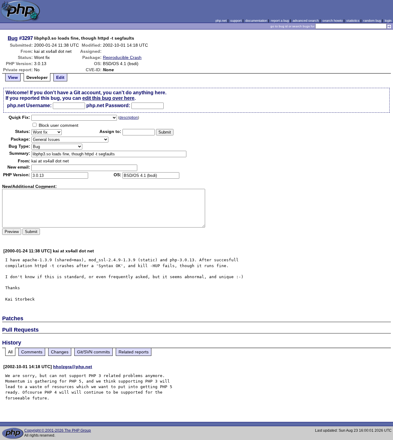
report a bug (280, 20)
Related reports (134, 351)
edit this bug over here (108, 98)
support (236, 20)
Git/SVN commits (93, 351)
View (13, 77)
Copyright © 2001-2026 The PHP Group (57, 430)
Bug (13, 38)
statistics (353, 20)
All (10, 351)
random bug (372, 20)
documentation (256, 20)
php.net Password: (108, 105)
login (388, 20)
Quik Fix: (19, 117)
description (128, 117)
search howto (332, 20)
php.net (221, 20)
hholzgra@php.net (72, 366)
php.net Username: (29, 105)
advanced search (306, 20)
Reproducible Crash (122, 57)
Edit (60, 77)
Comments (31, 351)
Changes (59, 351)
